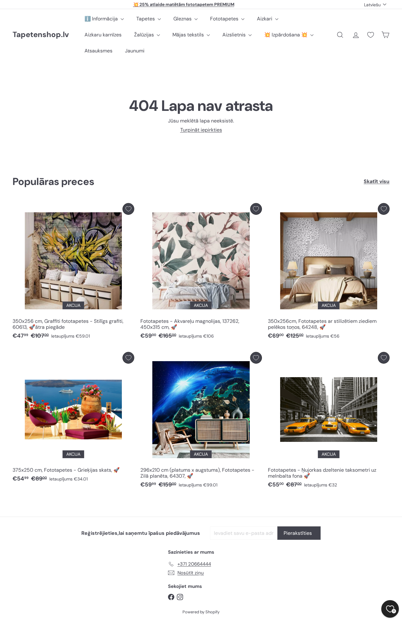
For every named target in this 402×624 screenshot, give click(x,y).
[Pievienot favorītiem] (128, 209)
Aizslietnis (234, 34)
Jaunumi (134, 50)
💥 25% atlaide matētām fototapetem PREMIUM (183, 4)
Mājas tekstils (188, 34)
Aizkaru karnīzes (103, 34)
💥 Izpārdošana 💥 (286, 34)
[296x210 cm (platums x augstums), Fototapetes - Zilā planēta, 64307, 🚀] (201, 422)
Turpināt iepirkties (201, 130)
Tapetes (146, 18)
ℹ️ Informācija (101, 18)
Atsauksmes (98, 50)
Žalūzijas (144, 34)
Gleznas (183, 18)
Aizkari (265, 18)
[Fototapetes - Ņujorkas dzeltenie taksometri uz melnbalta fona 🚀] (328, 422)
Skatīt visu (376, 181)
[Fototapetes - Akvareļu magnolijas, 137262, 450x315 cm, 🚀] (201, 273)
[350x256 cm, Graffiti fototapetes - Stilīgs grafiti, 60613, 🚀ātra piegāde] (73, 273)
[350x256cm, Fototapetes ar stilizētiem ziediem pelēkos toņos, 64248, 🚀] (328, 273)
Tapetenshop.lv (41, 34)
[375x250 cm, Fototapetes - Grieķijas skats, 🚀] (73, 419)
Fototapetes (225, 18)
